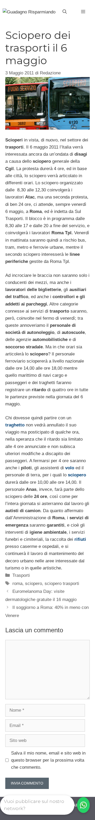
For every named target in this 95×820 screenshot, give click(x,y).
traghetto (15, 424)
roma (17, 583)
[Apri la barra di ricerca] (64, 11)
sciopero (33, 583)
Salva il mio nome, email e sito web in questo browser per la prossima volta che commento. (48, 760)
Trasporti (21, 575)
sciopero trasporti (62, 583)
